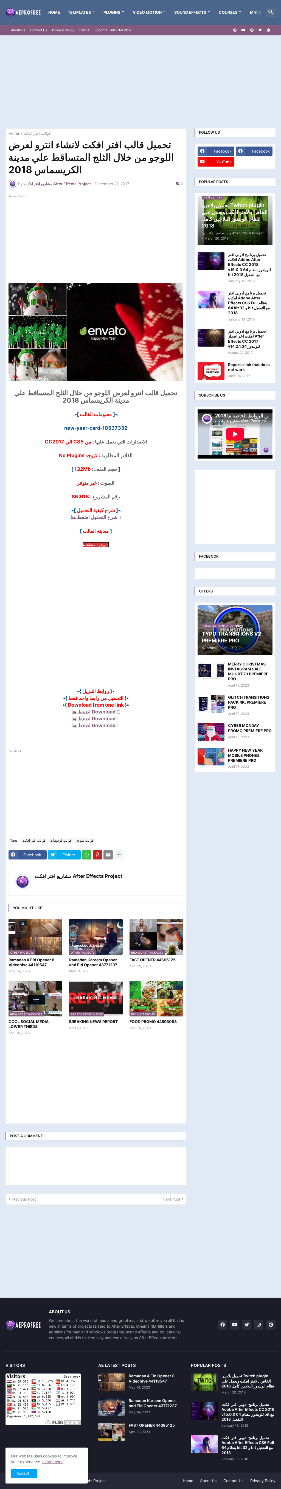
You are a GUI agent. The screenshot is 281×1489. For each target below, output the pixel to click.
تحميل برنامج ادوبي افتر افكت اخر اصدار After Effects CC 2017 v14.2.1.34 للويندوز (247, 339)
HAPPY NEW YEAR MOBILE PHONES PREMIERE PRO (245, 755)
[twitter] (260, 30)
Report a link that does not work (249, 367)
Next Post (171, 1199)
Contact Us (38, 30)
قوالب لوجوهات (61, 840)
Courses (228, 12)
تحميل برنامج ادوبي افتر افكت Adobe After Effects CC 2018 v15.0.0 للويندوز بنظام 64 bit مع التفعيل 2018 (249, 264)
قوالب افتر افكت (37, 133)
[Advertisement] (140, 81)
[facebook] (235, 30)
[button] (257, 12)
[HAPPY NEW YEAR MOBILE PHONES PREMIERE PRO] (211, 757)
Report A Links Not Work (112, 30)
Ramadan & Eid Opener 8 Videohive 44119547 (31, 962)
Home (54, 12)
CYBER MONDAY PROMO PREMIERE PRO (250, 728)
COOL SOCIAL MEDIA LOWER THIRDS (29, 1024)
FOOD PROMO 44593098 (153, 1021)
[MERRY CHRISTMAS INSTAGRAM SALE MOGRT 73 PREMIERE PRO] (211, 670)
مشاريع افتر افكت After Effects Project (78, 876)
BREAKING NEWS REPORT (93, 1021)
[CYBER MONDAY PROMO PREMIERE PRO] (211, 732)
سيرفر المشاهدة (95, 545)
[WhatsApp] (86, 854)
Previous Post (24, 1199)
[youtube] (243, 30)
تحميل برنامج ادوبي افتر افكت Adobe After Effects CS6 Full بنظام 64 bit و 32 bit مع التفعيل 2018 (249, 303)
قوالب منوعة (85, 840)
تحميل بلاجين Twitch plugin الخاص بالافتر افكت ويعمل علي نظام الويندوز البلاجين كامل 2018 (247, 1380)
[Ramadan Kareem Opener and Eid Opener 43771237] (111, 1407)
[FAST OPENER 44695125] (111, 1432)
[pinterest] (268, 30)
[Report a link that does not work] (211, 371)
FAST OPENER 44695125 (153, 959)
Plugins (111, 12)
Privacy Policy (63, 30)
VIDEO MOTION (147, 12)
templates (79, 12)
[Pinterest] (97, 854)
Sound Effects (190, 12)
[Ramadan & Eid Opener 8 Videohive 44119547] (111, 1382)
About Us (18, 30)
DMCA (84, 30)
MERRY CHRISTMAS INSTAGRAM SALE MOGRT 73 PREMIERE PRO (248, 671)
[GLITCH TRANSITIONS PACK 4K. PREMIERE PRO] (211, 704)
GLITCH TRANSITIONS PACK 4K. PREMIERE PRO (248, 702)
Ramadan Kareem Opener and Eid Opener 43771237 (93, 962)
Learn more (52, 1461)
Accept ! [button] (24, 1473)
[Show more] (118, 854)
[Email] (108, 854)
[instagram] (258, 1325)
